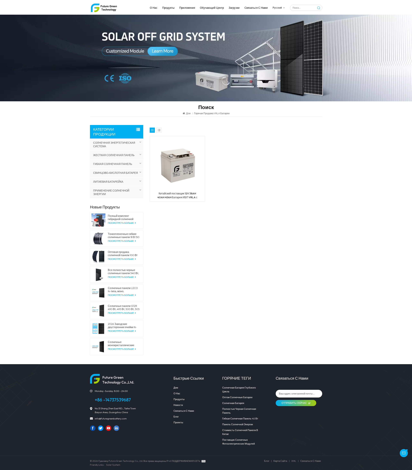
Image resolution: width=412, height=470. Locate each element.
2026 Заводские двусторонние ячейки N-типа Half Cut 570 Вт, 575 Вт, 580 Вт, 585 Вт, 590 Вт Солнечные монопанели (124, 325)
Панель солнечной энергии (237, 424)
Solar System (113, 464)
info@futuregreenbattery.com (111, 418)
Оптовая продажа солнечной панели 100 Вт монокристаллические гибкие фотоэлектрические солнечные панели (124, 253)
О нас (153, 7)
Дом (188, 113)
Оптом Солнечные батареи (237, 397)
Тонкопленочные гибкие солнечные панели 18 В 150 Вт (123, 235)
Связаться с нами (256, 7)
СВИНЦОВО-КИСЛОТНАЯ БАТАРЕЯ (115, 172)
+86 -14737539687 (113, 400)
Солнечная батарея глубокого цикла (239, 389)
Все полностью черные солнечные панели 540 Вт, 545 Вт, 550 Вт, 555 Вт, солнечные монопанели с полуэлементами (123, 271)
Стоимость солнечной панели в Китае (240, 432)
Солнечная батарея (233, 403)
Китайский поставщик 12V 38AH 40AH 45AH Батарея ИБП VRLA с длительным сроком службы (177, 195)
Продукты (168, 7)
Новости (178, 405)
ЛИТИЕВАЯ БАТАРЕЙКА (108, 181)
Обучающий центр (212, 7)
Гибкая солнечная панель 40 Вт (240, 418)
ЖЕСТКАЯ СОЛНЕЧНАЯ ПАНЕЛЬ (114, 155)
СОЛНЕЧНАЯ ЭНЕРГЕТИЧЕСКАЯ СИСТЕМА (114, 144)
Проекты (178, 422)
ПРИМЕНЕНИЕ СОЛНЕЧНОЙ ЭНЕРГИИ (111, 192)
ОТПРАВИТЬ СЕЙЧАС (294, 402)
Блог (176, 416)
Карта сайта (280, 460)
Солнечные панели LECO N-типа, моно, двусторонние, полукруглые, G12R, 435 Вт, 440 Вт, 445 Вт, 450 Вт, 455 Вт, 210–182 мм (124, 289)
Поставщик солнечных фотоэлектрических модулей (238, 441)
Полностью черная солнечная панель (239, 410)
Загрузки (234, 7)
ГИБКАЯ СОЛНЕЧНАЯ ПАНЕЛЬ (112, 164)
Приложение (187, 7)
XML (293, 460)
